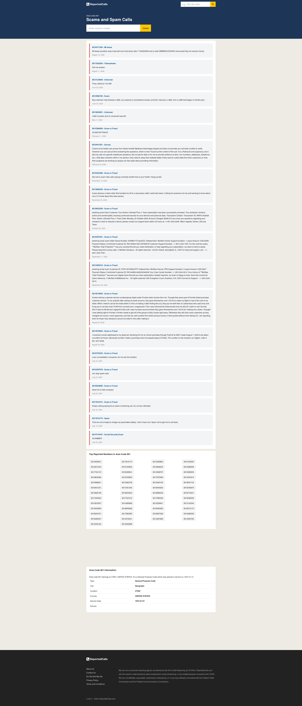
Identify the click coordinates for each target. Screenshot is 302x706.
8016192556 (127, 467)
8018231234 (96, 467)
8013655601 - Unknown (102, 112)
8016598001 (96, 482)
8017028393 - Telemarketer (104, 63)
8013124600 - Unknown (102, 79)
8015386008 (189, 467)
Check (146, 28)
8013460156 (158, 482)
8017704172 (96, 472)
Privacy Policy (92, 680)
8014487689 (158, 519)
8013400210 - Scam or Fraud (104, 265)
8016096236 (189, 498)
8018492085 (158, 508)
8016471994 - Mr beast (102, 47)
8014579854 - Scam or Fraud (104, 331)
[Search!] (213, 4)
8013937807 (96, 503)
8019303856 (96, 508)
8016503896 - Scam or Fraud (104, 385)
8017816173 (127, 461)
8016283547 (96, 519)
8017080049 (158, 498)
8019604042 (127, 493)
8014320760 (189, 519)
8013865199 (96, 493)
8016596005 (189, 472)
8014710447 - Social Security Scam (107, 434)
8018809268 (127, 508)
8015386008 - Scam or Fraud (104, 128)
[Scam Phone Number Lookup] (97, 5)
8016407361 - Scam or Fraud (104, 236)
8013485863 (158, 461)
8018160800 (127, 477)
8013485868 (127, 503)
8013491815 (189, 477)
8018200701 (96, 513)
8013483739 (127, 482)
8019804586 (96, 477)
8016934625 (158, 487)
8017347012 (127, 498)
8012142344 (189, 503)
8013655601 (96, 461)
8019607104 (189, 482)
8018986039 (158, 493)
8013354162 (96, 524)
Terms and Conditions (95, 684)
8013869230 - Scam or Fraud (104, 189)
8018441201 (96, 487)
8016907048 (158, 513)
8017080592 (127, 513)
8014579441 (127, 519)
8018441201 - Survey (101, 144)
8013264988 (127, 524)
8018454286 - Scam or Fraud (104, 173)
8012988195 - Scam (100, 96)
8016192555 (189, 461)
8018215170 (189, 508)
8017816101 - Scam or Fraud (104, 402)
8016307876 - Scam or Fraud (104, 369)
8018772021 (189, 493)
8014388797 (158, 472)
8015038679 (189, 487)
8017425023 (96, 498)
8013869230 (158, 467)
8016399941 (127, 472)
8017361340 (127, 487)
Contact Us (91, 672)
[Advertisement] (151, 547)
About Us (90, 668)
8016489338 (189, 513)
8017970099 (158, 477)
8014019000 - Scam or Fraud (104, 293)
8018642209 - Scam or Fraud (104, 208)
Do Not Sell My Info (94, 676)
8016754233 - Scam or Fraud (104, 353)
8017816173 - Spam (100, 418)
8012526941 (158, 503)
